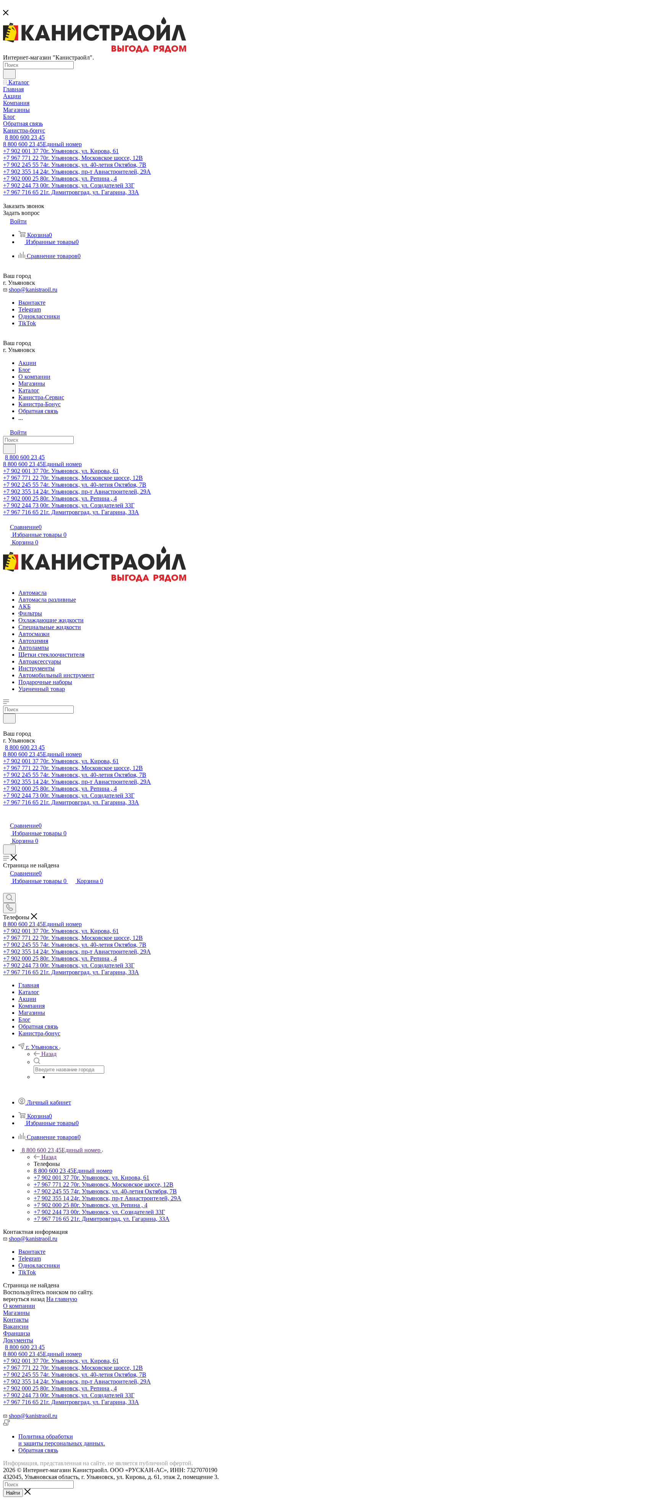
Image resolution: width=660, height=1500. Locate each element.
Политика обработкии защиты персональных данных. (61, 1440)
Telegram (29, 309)
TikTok (27, 323)
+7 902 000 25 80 (60, 178)
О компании (19, 1306)
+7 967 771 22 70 (73, 158)
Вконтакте (31, 302)
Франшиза (16, 1333)
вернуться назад (24, 1299)
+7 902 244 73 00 (68, 185)
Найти (13, 1493)
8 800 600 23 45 (25, 137)
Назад (49, 1054)
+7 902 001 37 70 (61, 151)
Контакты (16, 1319)
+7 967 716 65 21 (71, 192)
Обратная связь (38, 1450)
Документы (18, 1340)
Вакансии (16, 1326)
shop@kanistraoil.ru (33, 289)
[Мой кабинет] (6, 817)
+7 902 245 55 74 (74, 164)
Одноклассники (39, 316)
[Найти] (9, 74)
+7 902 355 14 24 (77, 171)
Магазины (16, 1312)
